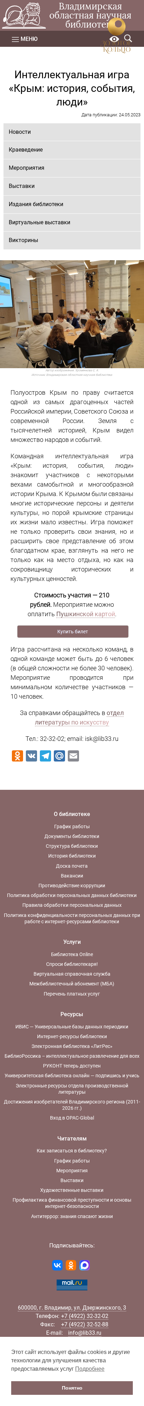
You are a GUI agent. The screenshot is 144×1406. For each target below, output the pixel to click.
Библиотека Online (72, 954)
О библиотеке (72, 814)
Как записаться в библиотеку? (72, 1150)
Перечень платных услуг (72, 994)
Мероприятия (26, 168)
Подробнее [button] (90, 1369)
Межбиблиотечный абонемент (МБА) (71, 983)
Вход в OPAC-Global (72, 1118)
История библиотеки (72, 856)
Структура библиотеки (72, 846)
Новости (20, 132)
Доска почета (72, 866)
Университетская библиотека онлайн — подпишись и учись (72, 1075)
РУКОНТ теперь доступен (72, 1066)
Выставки (22, 186)
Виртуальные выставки (39, 222)
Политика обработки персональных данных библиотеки (72, 895)
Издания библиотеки (36, 204)
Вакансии (72, 876)
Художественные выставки (71, 1190)
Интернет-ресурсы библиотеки (72, 1036)
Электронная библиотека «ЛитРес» (72, 1046)
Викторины (23, 240)
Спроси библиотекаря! (72, 964)
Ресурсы (71, 1014)
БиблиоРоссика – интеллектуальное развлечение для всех (72, 1056)
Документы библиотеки (71, 836)
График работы (72, 826)
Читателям (72, 1138)
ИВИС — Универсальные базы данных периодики (71, 1026)
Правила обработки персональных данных (72, 905)
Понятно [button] (72, 1388)
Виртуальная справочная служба (72, 974)
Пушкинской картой (85, 614)
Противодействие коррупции (71, 885)
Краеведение (26, 149)
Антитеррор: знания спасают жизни (72, 1216)
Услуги (72, 942)
